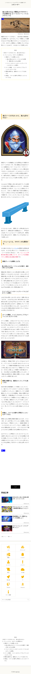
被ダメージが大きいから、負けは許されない (14, 52)
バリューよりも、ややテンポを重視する (13, 55)
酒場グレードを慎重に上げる (12, 57)
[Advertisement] (15, 96)
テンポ (16, 248)
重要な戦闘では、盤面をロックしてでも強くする (16, 656)
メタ (4, 450)
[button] (28, 599)
